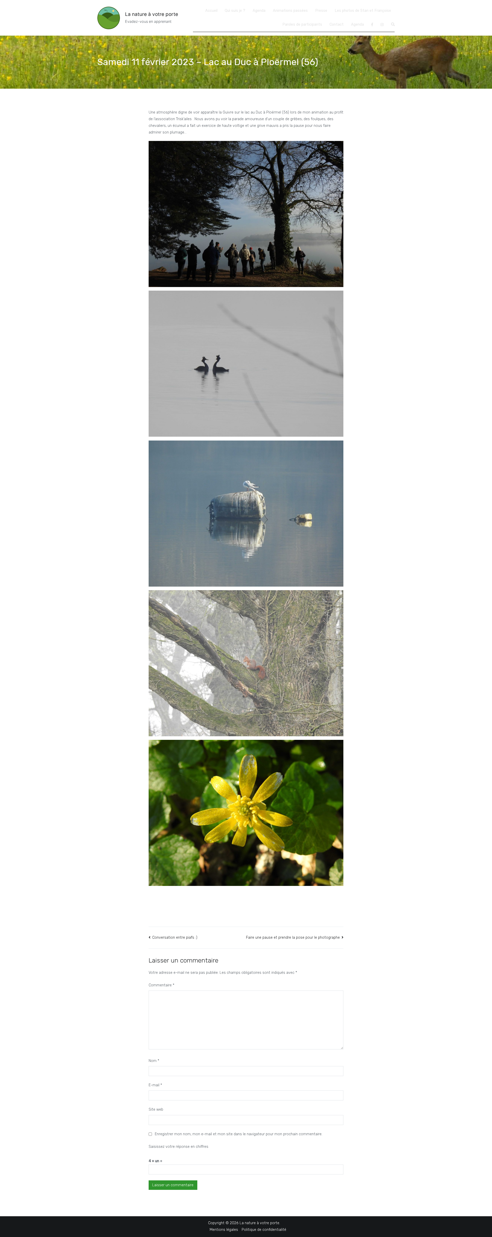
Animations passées (290, 10)
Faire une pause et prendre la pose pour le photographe (293, 937)
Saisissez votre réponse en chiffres (178, 1146)
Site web (156, 1109)
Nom (154, 1061)
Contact (337, 24)
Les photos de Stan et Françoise (363, 10)
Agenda (259, 10)
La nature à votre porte (151, 14)
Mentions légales (224, 1230)
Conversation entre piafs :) (174, 937)
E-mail (155, 1085)
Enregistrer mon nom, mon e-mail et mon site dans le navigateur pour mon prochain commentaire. (238, 1134)
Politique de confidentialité (264, 1230)
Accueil (211, 10)
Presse (321, 10)
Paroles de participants (302, 24)
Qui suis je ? (235, 10)
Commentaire (161, 985)
